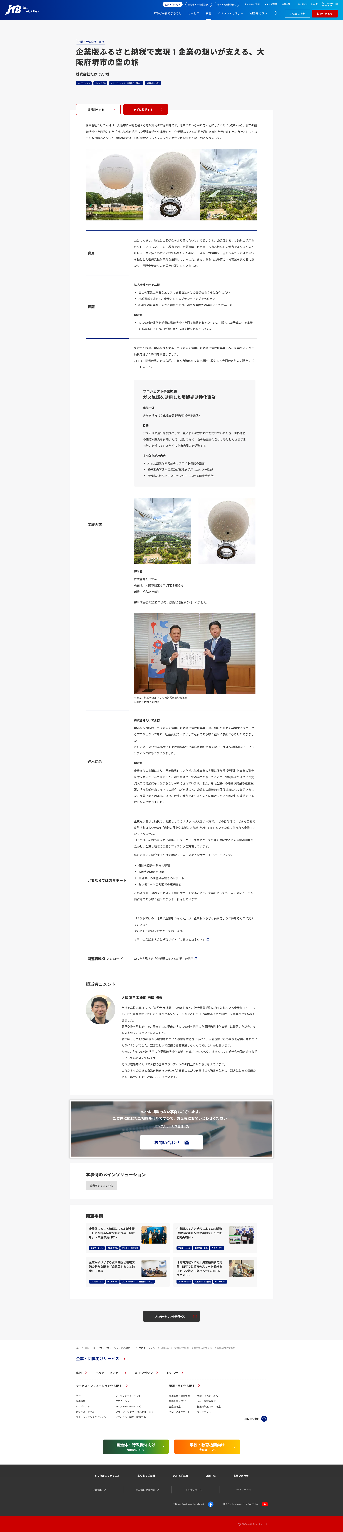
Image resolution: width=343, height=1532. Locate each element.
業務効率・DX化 (177, 1401)
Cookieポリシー (195, 1490)
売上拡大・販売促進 (179, 1395)
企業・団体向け (172, 4)
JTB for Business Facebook (188, 1504)
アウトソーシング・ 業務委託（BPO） (136, 1411)
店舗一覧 (211, 1475)
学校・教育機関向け (227, 4)
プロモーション (124, 1401)
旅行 (78, 1395)
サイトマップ (243, 1490)
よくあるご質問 (146, 1475)
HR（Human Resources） (129, 1406)
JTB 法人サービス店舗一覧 (171, 1126)
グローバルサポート (179, 1411)
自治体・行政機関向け (198, 4)
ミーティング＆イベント (128, 1395)
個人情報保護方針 (145, 1490)
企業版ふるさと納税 (101, 1185)
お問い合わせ (325, 13)
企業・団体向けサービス (97, 1358)
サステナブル (204, 1411)
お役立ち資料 (297, 13)
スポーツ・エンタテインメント (92, 1417)
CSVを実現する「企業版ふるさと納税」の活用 (163, 958)
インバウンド (83, 1406)
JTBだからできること (107, 1475)
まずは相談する (143, 109)
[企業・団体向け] (77, 1348)
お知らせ (172, 1372)
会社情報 (97, 1490)
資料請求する (96, 109)
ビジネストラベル (85, 1411)
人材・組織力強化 (206, 1401)
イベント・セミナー (108, 1372)
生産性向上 (175, 1406)
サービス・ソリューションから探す (99, 1385)
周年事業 (80, 1401)
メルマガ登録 (180, 1475)
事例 (79, 1372)
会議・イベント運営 (207, 1395)
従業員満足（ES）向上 (209, 1406)
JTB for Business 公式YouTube (240, 1504)
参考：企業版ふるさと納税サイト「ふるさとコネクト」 (169, 939)
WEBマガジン (144, 1372)
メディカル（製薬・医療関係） (132, 1417)
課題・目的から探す (182, 1385)
